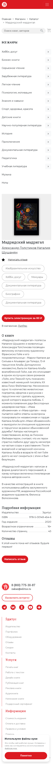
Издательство (12, 626)
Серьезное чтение (13, 68)
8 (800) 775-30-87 (23, 585)
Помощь (9, 734)
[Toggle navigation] (47, 4)
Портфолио (11, 631)
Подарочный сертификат (18, 704)
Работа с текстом (14, 672)
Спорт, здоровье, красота (17, 109)
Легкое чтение (11, 84)
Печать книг (11, 667)
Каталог (34, 19)
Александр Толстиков (19, 248)
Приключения (11, 141)
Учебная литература (14, 166)
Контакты (10, 653)
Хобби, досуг (10, 51)
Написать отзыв (17, 259)
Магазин (20, 19)
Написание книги (14, 698)
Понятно (26, 755)
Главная (6, 19)
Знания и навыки (13, 100)
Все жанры (9, 42)
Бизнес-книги (11, 59)
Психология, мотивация (17, 92)
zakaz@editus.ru (21, 588)
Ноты (5, 182)
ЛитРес (22, 326)
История (7, 133)
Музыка (6, 174)
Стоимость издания (15, 718)
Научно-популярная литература (21, 125)
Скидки (9, 647)
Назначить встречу (17, 597)
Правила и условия (15, 729)
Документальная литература (19, 150)
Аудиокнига (11, 693)
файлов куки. (11, 748)
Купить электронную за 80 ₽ (23, 318)
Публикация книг (14, 683)
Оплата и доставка (15, 723)
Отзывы (9, 642)
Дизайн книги (12, 677)
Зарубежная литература (16, 76)
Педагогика (9, 158)
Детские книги (11, 117)
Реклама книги (13, 688)
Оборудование (13, 637)
